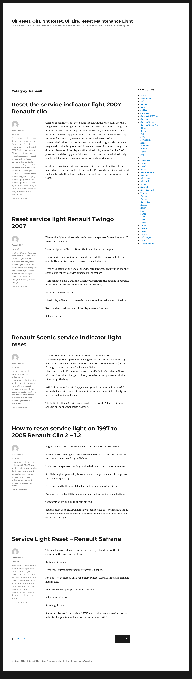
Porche (143, 199)
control (25, 374)
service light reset (20, 182)
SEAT (142, 220)
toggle (15, 191)
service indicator (28, 174)
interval (33, 565)
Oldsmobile (145, 187)
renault (15, 156)
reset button (25, 577)
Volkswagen (145, 237)
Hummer (144, 146)
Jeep (142, 155)
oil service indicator (27, 150)
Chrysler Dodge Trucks (150, 125)
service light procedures (23, 179)
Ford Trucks (145, 140)
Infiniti (143, 149)
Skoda (143, 223)
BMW (142, 107)
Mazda (143, 169)
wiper (14, 486)
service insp (17, 176)
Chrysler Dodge (147, 122)
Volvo (142, 240)
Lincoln (143, 166)
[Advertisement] (96, 64)
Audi (142, 101)
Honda (143, 143)
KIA (142, 157)
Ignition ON (17, 253)
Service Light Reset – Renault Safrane (66, 538)
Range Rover (146, 202)
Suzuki (143, 231)
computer (16, 374)
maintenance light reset (23, 380)
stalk (33, 188)
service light (28, 176)
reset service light (20, 165)
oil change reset (29, 141)
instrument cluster (20, 565)
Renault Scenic (18, 386)
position (24, 262)
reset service (25, 156)
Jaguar (143, 152)
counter (19, 138)
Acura (143, 95)
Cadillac (143, 110)
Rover (143, 208)
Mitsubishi (145, 181)
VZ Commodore (147, 243)
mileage (15, 465)
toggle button (25, 191)
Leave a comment (20, 198)
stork (31, 483)
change (15, 371)
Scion (142, 217)
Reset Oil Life (18, 130)
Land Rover (145, 160)
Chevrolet (144, 113)
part (31, 153)
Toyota (143, 234)
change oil (24, 371)
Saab (142, 211)
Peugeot (144, 193)
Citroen (143, 128)
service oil (26, 188)
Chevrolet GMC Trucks (150, 116)
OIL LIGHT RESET (19, 144)
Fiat (142, 134)
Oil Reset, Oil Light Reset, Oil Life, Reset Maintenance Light (72, 21)
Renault (15, 134)
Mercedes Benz (147, 172)
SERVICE (16, 174)
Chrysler (144, 119)
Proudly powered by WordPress (80, 661)
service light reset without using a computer (24, 185)
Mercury (144, 175)
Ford (142, 137)
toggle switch (18, 194)
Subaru (143, 228)
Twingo (15, 282)
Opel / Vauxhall (147, 190)
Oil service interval (20, 153)
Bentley (143, 104)
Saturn (143, 214)
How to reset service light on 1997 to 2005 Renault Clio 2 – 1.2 (64, 432)
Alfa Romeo (145, 98)
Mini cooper (145, 178)
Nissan (143, 184)
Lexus (143, 163)
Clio (13, 138)
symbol (15, 598)
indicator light (18, 377)
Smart (143, 226)
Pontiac (143, 196)
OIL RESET (16, 259)
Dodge (143, 131)
